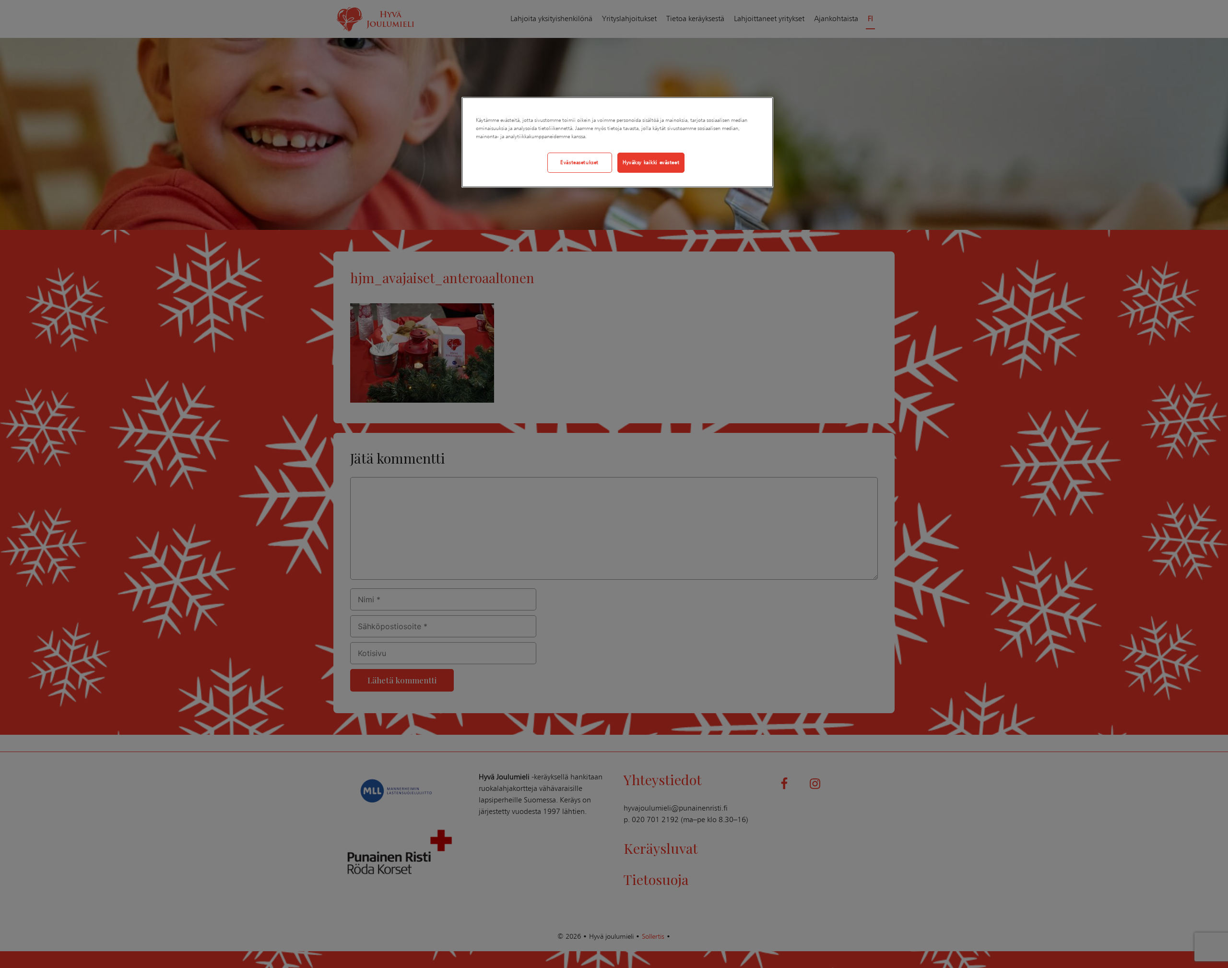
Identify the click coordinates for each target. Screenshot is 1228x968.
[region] (617, 142)
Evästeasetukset (579, 162)
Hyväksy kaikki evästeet (651, 162)
